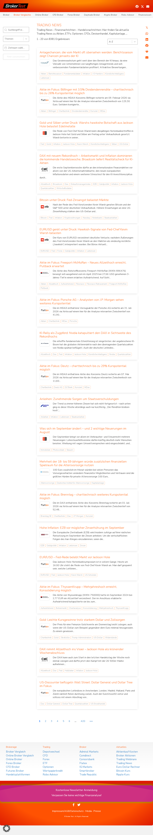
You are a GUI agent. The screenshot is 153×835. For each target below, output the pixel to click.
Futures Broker (15, 771)
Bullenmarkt (61, 608)
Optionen (48, 767)
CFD (45, 755)
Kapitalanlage (98, 483)
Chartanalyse (75, 608)
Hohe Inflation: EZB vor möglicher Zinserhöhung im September (82, 528)
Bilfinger (52, 111)
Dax (66, 184)
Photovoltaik (58, 450)
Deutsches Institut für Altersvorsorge (73, 483)
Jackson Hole (69, 144)
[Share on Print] (147, 51)
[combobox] (13, 39)
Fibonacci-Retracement (97, 284)
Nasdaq (86, 217)
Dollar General (53, 703)
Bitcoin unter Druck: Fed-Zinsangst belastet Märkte (74, 200)
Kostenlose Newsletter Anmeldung (76, 790)
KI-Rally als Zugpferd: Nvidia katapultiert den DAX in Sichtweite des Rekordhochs (85, 335)
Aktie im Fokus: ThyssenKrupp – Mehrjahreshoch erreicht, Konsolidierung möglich (78, 588)
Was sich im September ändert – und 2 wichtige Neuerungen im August (83, 430)
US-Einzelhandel (98, 703)
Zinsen (83, 545)
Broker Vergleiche (22, 14)
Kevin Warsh (82, 144)
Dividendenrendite (80, 111)
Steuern (69, 450)
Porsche (73, 321)
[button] (137, 6)
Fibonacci (80, 284)
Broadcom (57, 184)
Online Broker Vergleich (20, 755)
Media (88, 811)
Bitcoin (44, 217)
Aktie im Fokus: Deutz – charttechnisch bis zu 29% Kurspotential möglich (83, 368)
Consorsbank (86, 759)
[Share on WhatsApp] (147, 33)
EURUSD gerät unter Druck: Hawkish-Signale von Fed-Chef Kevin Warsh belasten (84, 231)
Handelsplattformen (18, 774)
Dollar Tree (67, 703)
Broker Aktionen (126, 755)
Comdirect (85, 755)
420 (83, 721)
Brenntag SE (46, 516)
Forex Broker (74, 14)
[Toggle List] (26, 39)
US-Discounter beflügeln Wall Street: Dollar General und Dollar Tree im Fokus (86, 684)
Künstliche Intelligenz (114, 73)
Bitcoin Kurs (123, 771)
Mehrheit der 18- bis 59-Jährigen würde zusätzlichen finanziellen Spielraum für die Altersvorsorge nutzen (83, 463)
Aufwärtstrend (67, 284)
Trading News (124, 763)
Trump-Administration (81, 637)
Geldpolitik (104, 184)
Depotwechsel (51, 751)
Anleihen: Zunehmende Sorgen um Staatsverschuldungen (79, 399)
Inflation (86, 73)
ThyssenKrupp (122, 608)
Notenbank (97, 217)
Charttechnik (64, 111)
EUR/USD (45, 251)
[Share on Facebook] (147, 45)
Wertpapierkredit (53, 771)
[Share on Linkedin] (147, 39)
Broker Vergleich (16, 751)
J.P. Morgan (78, 516)
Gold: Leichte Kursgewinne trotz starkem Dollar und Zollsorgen (82, 620)
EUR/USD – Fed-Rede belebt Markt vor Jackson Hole (75, 557)
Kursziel (94, 111)
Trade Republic (88, 774)
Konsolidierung (90, 608)
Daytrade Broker (92, 14)
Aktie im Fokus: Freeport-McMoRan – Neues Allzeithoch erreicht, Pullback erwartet (83, 264)
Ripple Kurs (123, 774)
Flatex (83, 763)
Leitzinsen (45, 78)
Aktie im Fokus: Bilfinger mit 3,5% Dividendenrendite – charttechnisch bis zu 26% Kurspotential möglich (86, 91)
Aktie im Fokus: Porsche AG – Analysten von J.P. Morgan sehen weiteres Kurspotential (82, 301)
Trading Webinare (126, 759)
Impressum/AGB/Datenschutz (68, 811)
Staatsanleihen (110, 217)
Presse (97, 811)
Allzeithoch (45, 184)
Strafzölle (65, 637)
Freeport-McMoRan (118, 284)
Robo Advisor (127, 14)
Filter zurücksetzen (16, 56)
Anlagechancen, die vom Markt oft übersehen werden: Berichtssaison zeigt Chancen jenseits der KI (86, 54)
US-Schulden (90, 575)
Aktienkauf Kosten (127, 751)
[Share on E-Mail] (147, 57)
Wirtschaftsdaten (64, 188)
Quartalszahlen (47, 188)
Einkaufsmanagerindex (81, 184)
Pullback (44, 288)
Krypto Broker (110, 14)
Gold (48, 144)
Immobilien (45, 450)
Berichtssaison (55, 73)
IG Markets (85, 767)
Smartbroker (86, 771)
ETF (45, 763)
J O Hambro (97, 73)
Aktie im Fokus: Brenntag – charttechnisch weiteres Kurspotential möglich (84, 496)
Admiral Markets (88, 751)
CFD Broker (58, 14)
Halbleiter (69, 670)
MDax (102, 111)
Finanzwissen (145, 14)
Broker (6, 14)
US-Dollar (123, 144)
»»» (91, 721)
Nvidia (112, 354)
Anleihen (44, 417)
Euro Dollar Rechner (128, 767)
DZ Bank (68, 387)
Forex (59, 251)
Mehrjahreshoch (106, 608)
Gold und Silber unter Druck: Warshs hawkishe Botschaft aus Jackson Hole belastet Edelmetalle (86, 124)
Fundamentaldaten (72, 73)
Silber (114, 144)
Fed (42, 144)
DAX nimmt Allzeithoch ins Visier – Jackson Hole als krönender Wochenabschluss (82, 651)
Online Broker (41, 14)
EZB (95, 184)
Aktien (43, 73)
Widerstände (111, 637)
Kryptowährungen (72, 217)
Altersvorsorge (47, 483)
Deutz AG (58, 387)
